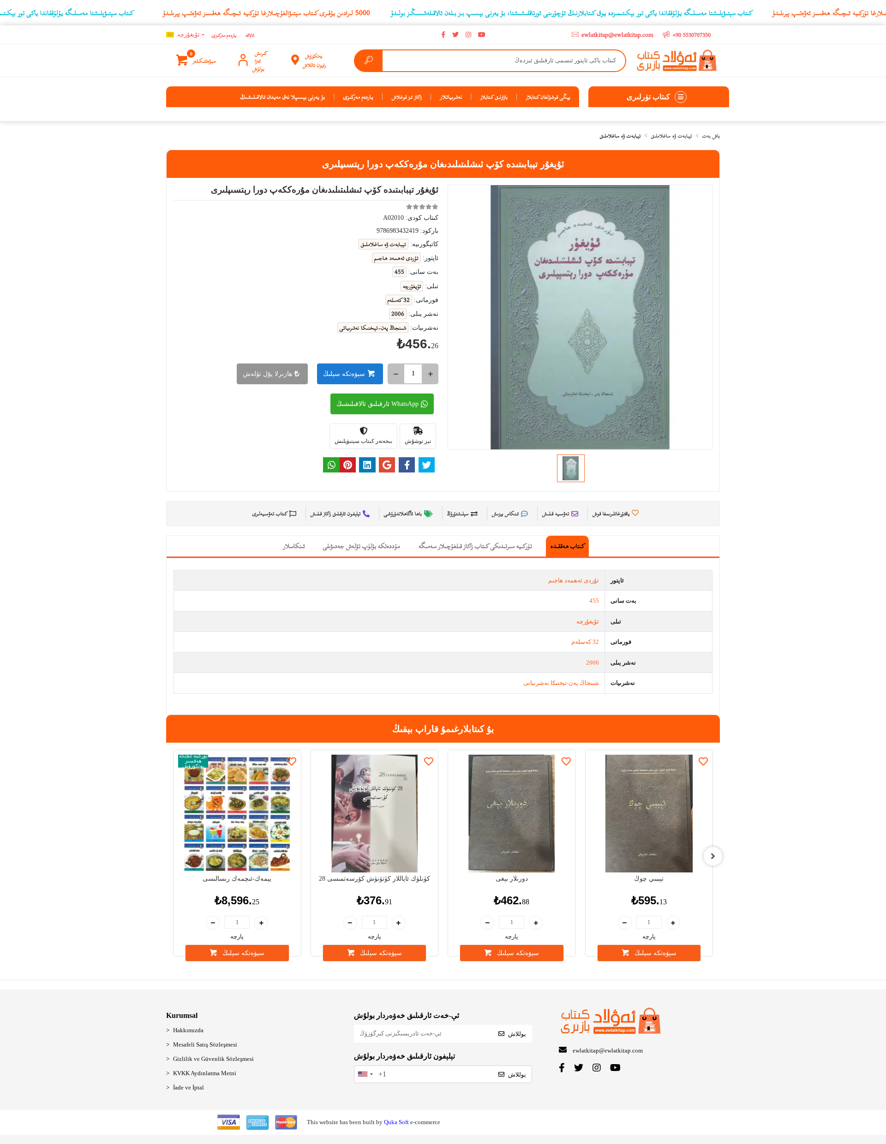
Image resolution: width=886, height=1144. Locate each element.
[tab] (567, 546)
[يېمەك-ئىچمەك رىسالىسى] (237, 814)
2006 (592, 662)
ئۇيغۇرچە (587, 621)
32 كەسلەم (585, 641)
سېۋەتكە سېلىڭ (344, 373)
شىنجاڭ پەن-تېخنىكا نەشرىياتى (561, 682)
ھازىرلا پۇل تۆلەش (267, 373)
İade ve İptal (188, 1087)
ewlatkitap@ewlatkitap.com (608, 1050)
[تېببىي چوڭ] (649, 814)
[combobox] (365, 1074)
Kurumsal (182, 1015)
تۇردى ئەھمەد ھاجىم (573, 580)
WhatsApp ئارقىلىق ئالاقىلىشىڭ (377, 403)
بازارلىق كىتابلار (494, 96)
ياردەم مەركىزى (224, 34)
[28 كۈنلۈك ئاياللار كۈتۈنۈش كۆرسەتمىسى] (375, 814)
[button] (196, 60)
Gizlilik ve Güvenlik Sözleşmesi (213, 1058)
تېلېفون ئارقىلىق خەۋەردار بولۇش (404, 1056)
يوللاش (517, 1033)
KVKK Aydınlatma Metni (204, 1073)
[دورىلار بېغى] (512, 814)
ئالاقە (249, 34)
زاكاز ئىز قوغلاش (407, 96)
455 (594, 600)
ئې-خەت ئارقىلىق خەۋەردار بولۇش (406, 1015)
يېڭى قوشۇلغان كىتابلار (548, 96)
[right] (713, 856)
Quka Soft (396, 1122)
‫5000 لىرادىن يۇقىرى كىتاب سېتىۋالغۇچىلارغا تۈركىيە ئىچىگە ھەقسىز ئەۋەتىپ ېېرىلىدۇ (266, 12)
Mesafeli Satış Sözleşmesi (205, 1044)
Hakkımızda (188, 1030)
